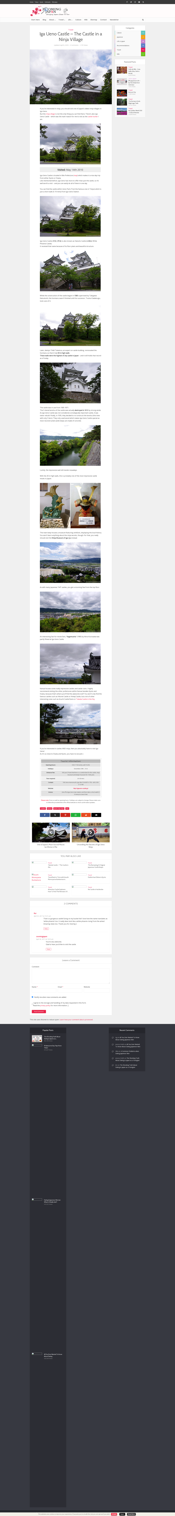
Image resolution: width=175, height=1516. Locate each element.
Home (31, 2)
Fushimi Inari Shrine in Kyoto (97, 877)
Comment (35, 967)
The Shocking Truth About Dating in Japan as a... (52, 1038)
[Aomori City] (122, 93)
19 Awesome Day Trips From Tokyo (53, 1047)
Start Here (35, 20)
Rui (35, 913)
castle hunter (93, 116)
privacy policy (45, 1005)
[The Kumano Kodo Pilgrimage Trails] (122, 102)
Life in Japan (132, 79)
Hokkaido (48, 2)
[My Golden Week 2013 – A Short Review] (122, 111)
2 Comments (74, 45)
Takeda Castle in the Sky (85, 699)
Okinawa (54, 2)
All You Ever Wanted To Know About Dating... (53, 1355)
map (75, 175)
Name (35, 987)
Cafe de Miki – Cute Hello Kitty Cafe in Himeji (134, 71)
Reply (46, 929)
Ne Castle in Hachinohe (95, 889)
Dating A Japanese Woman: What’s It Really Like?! (52, 1201)
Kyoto (41, 2)
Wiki (85, 20)
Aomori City (132, 92)
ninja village (50, 114)
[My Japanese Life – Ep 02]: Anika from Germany (134, 83)
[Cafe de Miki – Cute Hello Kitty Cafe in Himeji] (122, 70)
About (51, 20)
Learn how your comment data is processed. (76, 1019)
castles (43, 809)
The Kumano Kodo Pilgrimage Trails (134, 102)
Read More (131, 1514)
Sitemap (93, 20)
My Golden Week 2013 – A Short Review (135, 111)
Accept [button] (114, 1514)
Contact (103, 20)
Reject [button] (122, 1514)
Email (60, 987)
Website (87, 987)
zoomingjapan (41, 936)
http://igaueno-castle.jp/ (80, 788)
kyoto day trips (59, 809)
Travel (61, 20)
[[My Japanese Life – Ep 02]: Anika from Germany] (122, 81)
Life (69, 20)
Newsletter (114, 20)
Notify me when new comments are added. (50, 997)
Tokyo (36, 2)
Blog (44, 20)
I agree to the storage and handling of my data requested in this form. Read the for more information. (59, 1004)
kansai (49, 809)
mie (67, 809)
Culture (78, 20)
